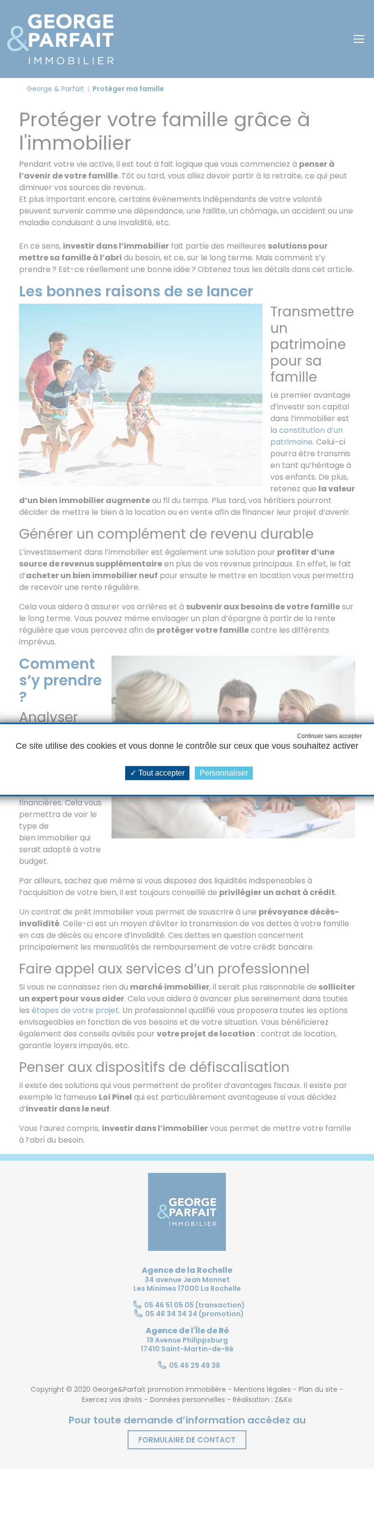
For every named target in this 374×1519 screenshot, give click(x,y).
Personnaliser (224, 773)
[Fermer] (8, 2)
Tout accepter (160, 773)
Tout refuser (329, 736)
